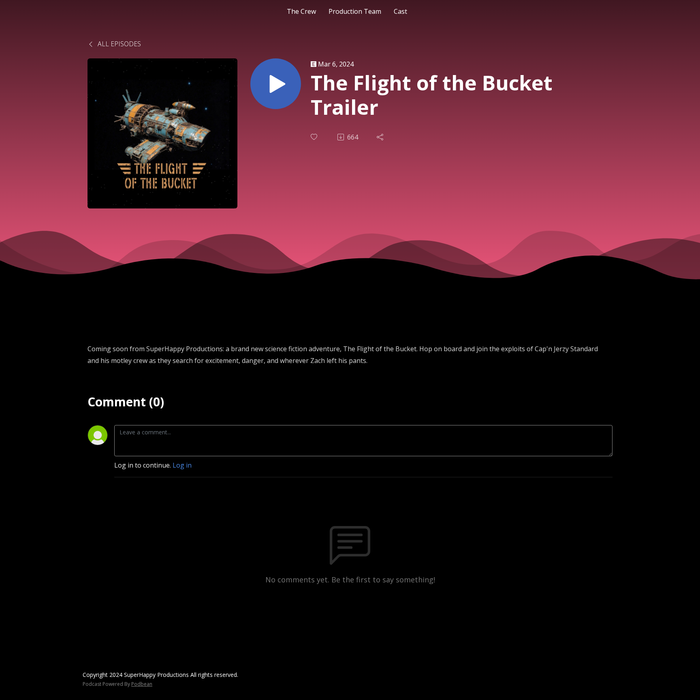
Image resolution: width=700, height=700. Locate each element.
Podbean (141, 684)
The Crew (301, 11)
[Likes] (315, 137)
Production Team (355, 11)
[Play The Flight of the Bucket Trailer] (275, 83)
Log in (182, 465)
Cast (400, 11)
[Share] (381, 137)
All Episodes (118, 43)
